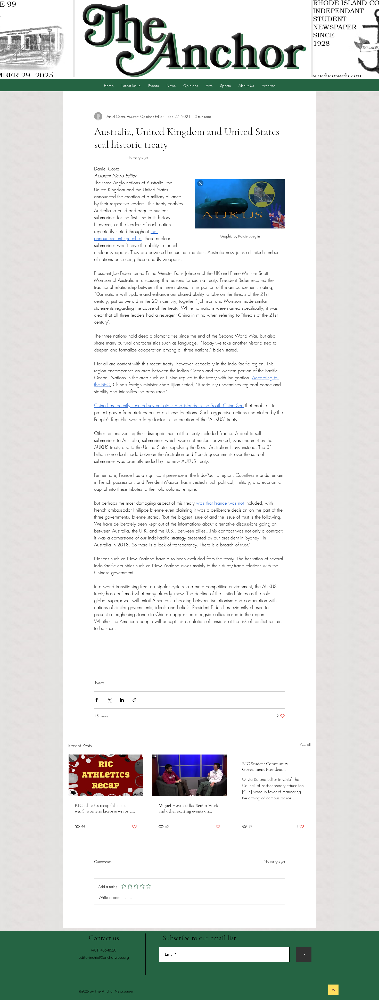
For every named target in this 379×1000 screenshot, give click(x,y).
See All (305, 744)
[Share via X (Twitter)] (109, 700)
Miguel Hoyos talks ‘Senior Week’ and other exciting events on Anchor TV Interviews (189, 808)
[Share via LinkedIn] (121, 700)
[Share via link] (134, 700)
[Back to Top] (333, 990)
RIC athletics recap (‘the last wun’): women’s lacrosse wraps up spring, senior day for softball (104, 808)
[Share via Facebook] (96, 700)
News (99, 682)
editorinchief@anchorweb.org (104, 957)
